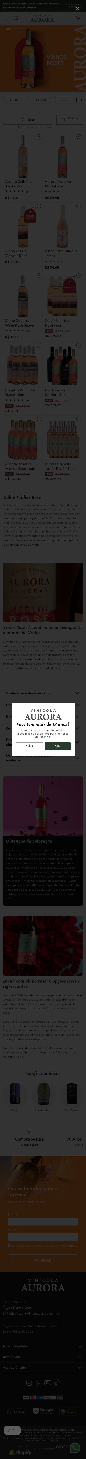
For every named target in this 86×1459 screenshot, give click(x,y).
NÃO (29, 746)
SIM (58, 746)
